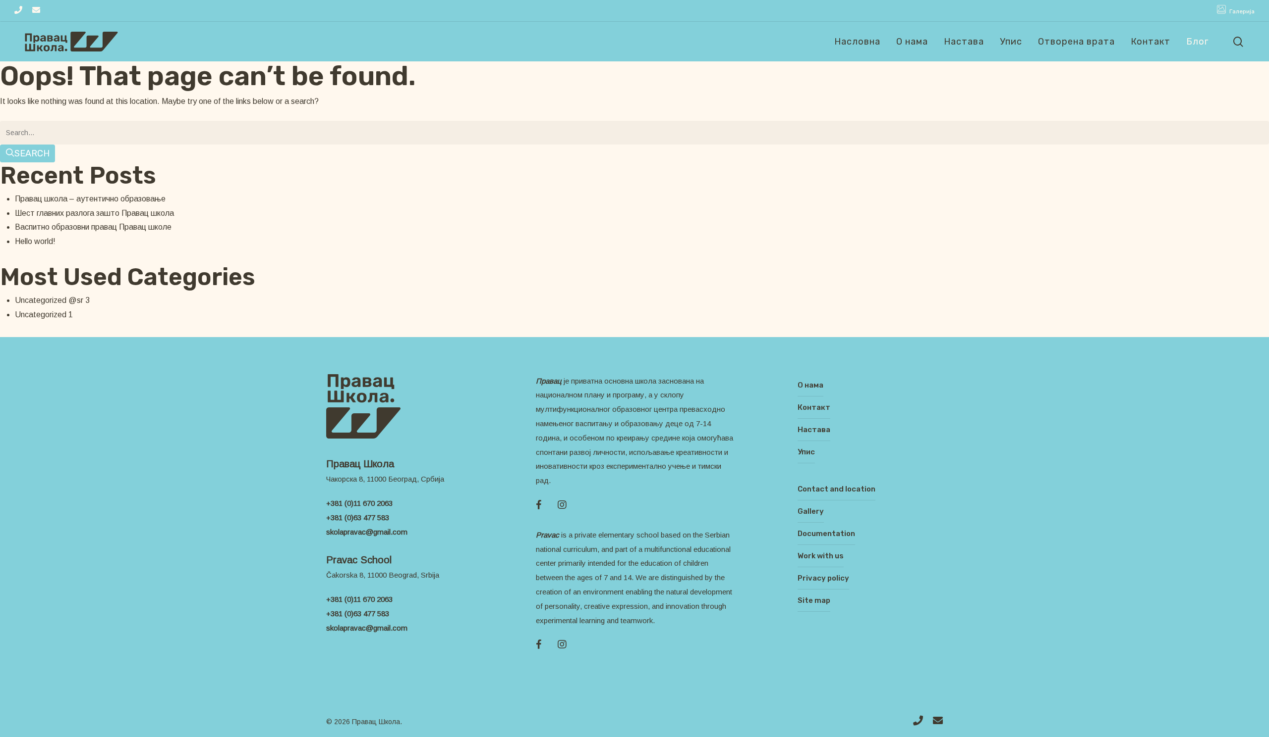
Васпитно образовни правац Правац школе (93, 227)
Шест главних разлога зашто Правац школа (94, 213)
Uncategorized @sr (49, 300)
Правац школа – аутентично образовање (90, 199)
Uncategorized (40, 314)
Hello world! (35, 241)
